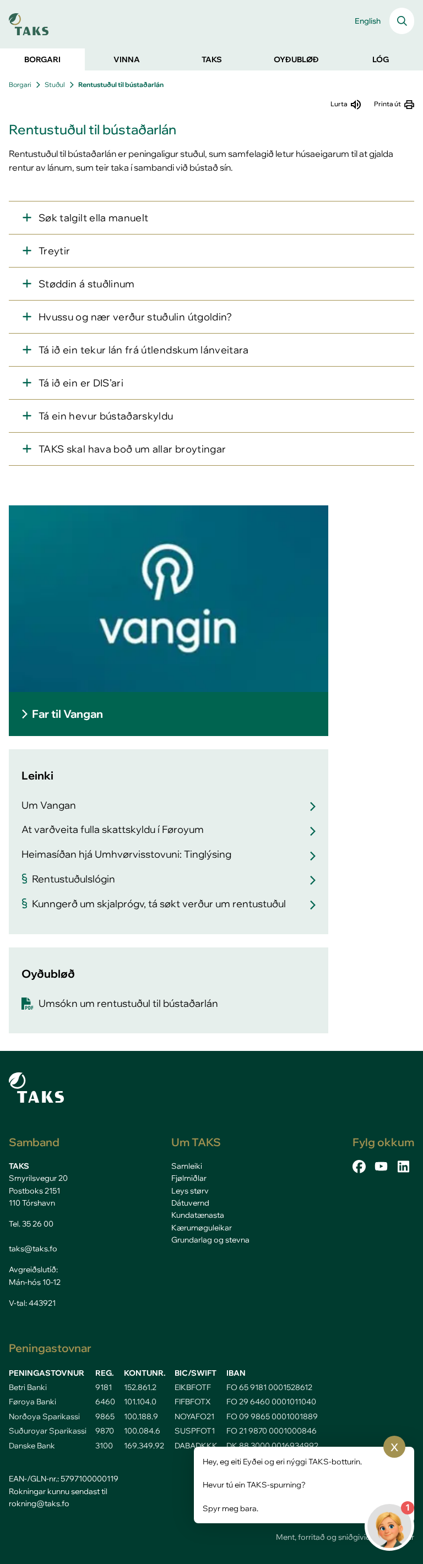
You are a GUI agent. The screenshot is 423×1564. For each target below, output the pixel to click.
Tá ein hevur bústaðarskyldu (106, 416)
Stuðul (55, 84)
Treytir (54, 250)
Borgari (20, 84)
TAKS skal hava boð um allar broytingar (132, 449)
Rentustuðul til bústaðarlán (121, 84)
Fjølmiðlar (189, 1178)
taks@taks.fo (33, 1249)
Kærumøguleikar (201, 1228)
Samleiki (186, 1166)
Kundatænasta (197, 1215)
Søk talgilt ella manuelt (93, 217)
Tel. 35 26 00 (31, 1224)
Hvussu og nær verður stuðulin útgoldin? (135, 316)
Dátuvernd (190, 1203)
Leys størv (190, 1191)
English (368, 21)
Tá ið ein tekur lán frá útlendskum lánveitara (144, 350)
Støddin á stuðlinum (87, 283)
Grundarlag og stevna (210, 1240)
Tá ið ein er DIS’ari (81, 383)
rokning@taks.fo (39, 1503)
